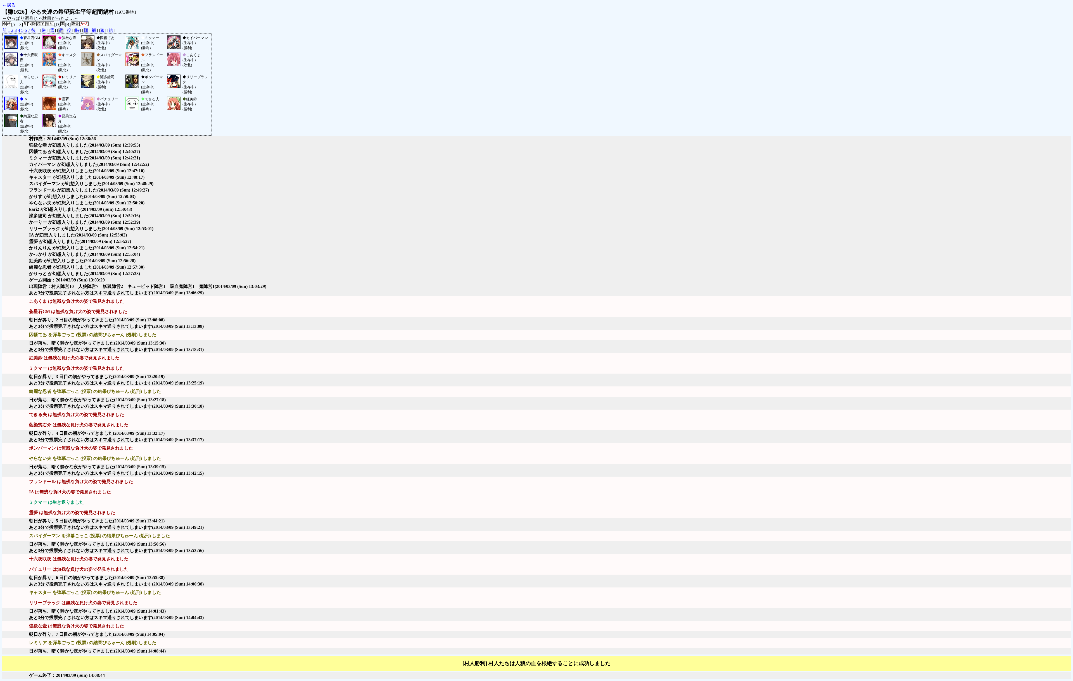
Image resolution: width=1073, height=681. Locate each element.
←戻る (9, 5)
